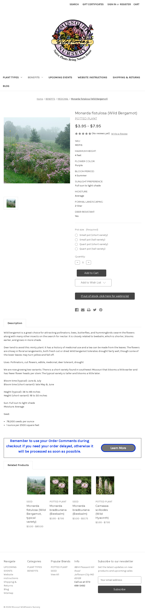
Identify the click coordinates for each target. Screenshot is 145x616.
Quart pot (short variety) (94, 244)
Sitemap (8, 593)
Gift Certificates (93, 4)
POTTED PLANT (59, 567)
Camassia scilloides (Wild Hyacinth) (102, 511)
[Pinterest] (101, 309)
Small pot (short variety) (94, 235)
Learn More (118, 448)
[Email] (83, 309)
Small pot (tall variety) (92, 239)
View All (55, 574)
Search (74, 4)
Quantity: (80, 256)
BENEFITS (34, 77)
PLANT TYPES (11, 77)
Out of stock (105, 489)
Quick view (36, 481)
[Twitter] (95, 309)
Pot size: (86, 229)
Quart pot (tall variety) (92, 248)
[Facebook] (77, 309)
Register (125, 4)
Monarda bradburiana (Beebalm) (58, 509)
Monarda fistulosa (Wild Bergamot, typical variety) (36, 513)
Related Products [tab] (18, 465)
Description (15, 323)
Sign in (112, 4)
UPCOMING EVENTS (60, 77)
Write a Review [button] (119, 133)
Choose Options (36, 489)
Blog (6, 86)
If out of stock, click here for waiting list (105, 296)
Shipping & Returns (126, 77)
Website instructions (92, 77)
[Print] (89, 309)
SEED (54, 570)
